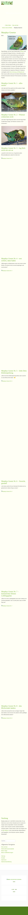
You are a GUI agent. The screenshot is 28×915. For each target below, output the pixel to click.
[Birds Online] (7, 4)
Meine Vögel (4, 850)
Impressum (3, 859)
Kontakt (3, 857)
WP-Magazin (6, 830)
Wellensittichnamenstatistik (7, 848)
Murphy (22, 51)
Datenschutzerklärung (6, 861)
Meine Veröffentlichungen (7, 852)
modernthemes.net (15, 910)
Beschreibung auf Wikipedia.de (17, 72)
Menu (24, 2)
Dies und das (4, 847)
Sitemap (3, 856)
